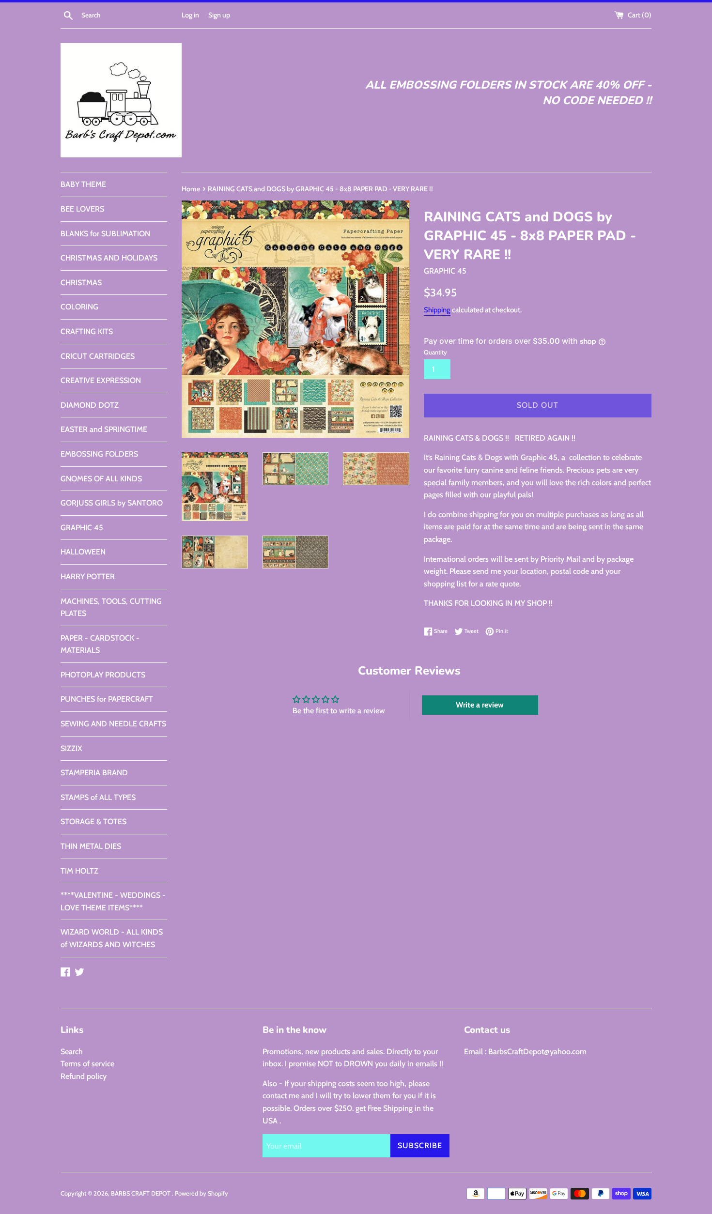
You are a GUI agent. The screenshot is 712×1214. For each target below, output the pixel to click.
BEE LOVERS (82, 209)
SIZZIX (71, 748)
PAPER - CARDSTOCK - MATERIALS (100, 644)
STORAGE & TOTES (93, 821)
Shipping (437, 310)
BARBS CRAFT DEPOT (141, 1193)
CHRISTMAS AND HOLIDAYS (109, 257)
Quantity (435, 352)
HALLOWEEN (83, 551)
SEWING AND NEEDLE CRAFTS (113, 723)
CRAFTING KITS (87, 331)
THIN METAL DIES (91, 846)
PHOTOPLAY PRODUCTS (103, 674)
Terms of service (87, 1063)
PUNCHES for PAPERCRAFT (107, 699)
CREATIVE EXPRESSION (101, 380)
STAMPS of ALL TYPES (98, 797)
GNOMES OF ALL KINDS (101, 478)
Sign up (219, 15)
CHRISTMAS (81, 282)
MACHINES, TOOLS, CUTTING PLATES (111, 607)
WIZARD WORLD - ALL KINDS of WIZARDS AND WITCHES (112, 938)
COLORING (79, 306)
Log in (190, 15)
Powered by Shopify (201, 1193)
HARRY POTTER (88, 576)
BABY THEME (83, 184)
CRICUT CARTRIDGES (98, 356)
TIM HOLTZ (79, 871)
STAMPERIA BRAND (94, 772)
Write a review (480, 704)
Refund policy (84, 1076)
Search (72, 1051)
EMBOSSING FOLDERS (99, 454)
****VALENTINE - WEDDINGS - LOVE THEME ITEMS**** (113, 901)
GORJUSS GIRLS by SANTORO (112, 502)
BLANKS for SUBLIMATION (105, 233)
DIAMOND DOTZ (90, 405)
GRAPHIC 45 (82, 527)
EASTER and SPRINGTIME (104, 429)
